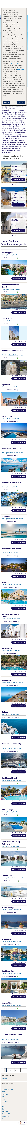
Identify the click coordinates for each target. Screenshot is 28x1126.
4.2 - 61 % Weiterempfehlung (9, 490)
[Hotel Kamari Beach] (14, 792)
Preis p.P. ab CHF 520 (19, 344)
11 (22, 1070)
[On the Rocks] (14, 890)
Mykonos (5, 1101)
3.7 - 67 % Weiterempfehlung (9, 653)
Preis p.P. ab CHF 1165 (18, 706)
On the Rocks (7, 875)
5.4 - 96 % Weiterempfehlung (9, 976)
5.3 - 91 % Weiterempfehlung (9, 292)
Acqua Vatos (7, 939)
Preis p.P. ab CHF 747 (19, 410)
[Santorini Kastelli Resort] (14, 565)
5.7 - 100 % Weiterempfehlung (9, 944)
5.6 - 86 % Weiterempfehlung (9, 685)
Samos (4, 1109)
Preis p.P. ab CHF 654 (19, 997)
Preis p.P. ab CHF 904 (19, 835)
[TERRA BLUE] (14, 333)
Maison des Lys (8, 907)
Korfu (3, 1099)
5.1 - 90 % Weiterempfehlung (9, 421)
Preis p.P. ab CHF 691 (19, 1028)
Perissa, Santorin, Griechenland (11, 255)
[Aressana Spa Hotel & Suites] (14, 631)
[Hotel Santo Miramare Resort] (14, 301)
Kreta (3, 1096)
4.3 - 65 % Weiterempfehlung (9, 815)
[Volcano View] (14, 430)
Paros (4, 1106)
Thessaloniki (6, 1114)
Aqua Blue (6, 384)
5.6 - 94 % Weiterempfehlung (9, 455)
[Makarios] (14, 596)
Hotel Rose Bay (8, 971)
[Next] (27, 172)
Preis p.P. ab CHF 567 (19, 278)
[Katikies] (14, 726)
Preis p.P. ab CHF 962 (19, 901)
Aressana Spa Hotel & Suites (10, 615)
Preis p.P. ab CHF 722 (19, 674)
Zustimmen (21, 102)
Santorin (4, 1078)
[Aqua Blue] (14, 399)
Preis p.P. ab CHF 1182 (18, 869)
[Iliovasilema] (14, 531)
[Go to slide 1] (12, 184)
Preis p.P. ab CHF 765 (19, 510)
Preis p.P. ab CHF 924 (19, 642)
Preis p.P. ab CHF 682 (19, 804)
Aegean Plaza (7, 1003)
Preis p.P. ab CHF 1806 (18, 738)
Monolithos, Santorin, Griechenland (12, 355)
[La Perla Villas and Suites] (14, 1051)
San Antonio (7, 680)
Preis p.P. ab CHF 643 (19, 608)
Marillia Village (8, 810)
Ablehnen (6, 102)
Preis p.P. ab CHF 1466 (18, 1063)
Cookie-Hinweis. (15, 63)
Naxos (4, 1087)
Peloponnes (5, 1116)
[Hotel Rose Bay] (14, 985)
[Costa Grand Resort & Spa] (14, 760)
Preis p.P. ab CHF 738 (19, 378)
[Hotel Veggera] (14, 267)
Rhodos (4, 1119)
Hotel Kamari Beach (10, 778)
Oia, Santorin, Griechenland (10, 714)
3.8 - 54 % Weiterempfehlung (9, 358)
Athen (4, 1092)
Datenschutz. (21, 69)
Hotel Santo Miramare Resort (10, 285)
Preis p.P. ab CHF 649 (19, 312)
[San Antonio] (14, 694)
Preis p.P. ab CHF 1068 (18, 542)
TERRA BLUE (7, 318)
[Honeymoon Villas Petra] (14, 465)
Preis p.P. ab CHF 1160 (18, 476)
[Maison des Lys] (14, 922)
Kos (3, 1104)
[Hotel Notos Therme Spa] (14, 499)
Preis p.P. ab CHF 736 (19, 772)
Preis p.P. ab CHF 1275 (18, 442)
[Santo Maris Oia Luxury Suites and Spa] (14, 858)
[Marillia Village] (14, 824)
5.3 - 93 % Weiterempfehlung (9, 389)
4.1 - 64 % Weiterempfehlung (9, 258)
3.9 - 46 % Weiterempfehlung (9, 751)
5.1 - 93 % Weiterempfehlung (9, 521)
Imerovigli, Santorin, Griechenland (12, 453)
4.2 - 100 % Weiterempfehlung (9, 1042)
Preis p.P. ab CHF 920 (19, 933)
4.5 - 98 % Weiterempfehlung (9, 849)
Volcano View (7, 416)
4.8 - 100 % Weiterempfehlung (9, 587)
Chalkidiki (5, 1094)
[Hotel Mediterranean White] (14, 367)
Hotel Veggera (7, 252)
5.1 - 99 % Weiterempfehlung (9, 324)
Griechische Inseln (7, 1089)
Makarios (5, 582)
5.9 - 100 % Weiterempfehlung (9, 621)
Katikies (5, 712)
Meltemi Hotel (7, 648)
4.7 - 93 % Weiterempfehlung (9, 783)
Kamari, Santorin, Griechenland (11, 321)
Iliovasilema (7, 516)
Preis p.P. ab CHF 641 (19, 965)
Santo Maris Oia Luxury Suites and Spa (11, 842)
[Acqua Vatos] (14, 953)
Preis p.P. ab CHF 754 (19, 576)
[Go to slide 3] (15, 184)
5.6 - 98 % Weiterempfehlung (9, 1008)
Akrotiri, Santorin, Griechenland (11, 910)
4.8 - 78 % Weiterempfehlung (9, 912)
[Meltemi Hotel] (14, 662)
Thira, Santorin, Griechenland (11, 418)
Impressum (6, 98)
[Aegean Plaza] (14, 1017)
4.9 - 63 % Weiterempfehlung (9, 555)
